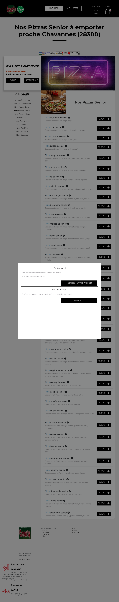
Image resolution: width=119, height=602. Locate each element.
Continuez (79, 301)
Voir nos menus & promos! (79, 283)
